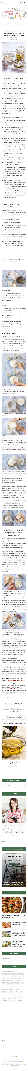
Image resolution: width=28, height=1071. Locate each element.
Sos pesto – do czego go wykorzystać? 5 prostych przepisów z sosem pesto (18, 933)
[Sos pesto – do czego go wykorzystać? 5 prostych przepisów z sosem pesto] (6, 934)
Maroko (17, 989)
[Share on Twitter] (20, 704)
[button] (3, 746)
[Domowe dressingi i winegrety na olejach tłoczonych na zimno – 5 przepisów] (14, 743)
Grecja (3, 987)
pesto (21, 991)
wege (14, 1000)
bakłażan (17, 971)
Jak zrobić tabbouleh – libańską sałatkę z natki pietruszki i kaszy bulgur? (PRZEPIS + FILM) (19, 944)
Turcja (9, 1000)
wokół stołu (20, 1000)
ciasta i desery (20, 973)
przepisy (4, 996)
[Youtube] (24, 2)
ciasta (13, 973)
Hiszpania (10, 987)
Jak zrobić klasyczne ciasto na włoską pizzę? (19, 923)
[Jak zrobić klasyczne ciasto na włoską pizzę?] (6, 925)
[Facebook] (11, 1056)
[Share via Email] (23, 704)
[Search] (26, 2)
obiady (10, 991)
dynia (23, 982)
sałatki (3, 998)
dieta (3, 980)
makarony (11, 989)
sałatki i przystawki (12, 998)
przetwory (22, 996)
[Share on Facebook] (18, 704)
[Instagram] (20, 2)
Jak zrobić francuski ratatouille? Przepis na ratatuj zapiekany (14, 916)
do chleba (17, 980)
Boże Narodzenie (6, 973)
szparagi (20, 998)
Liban (20, 987)
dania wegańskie (6, 978)
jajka (15, 987)
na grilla (4, 991)
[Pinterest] (22, 2)
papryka (16, 991)
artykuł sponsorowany (7, 971)
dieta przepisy (10, 980)
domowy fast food (15, 982)
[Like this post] (16, 704)
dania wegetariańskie (17, 978)
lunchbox (4, 989)
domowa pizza (5, 982)
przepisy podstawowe (13, 996)
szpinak (4, 1000)
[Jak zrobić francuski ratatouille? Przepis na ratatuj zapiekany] (14, 905)
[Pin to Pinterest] (21, 704)
